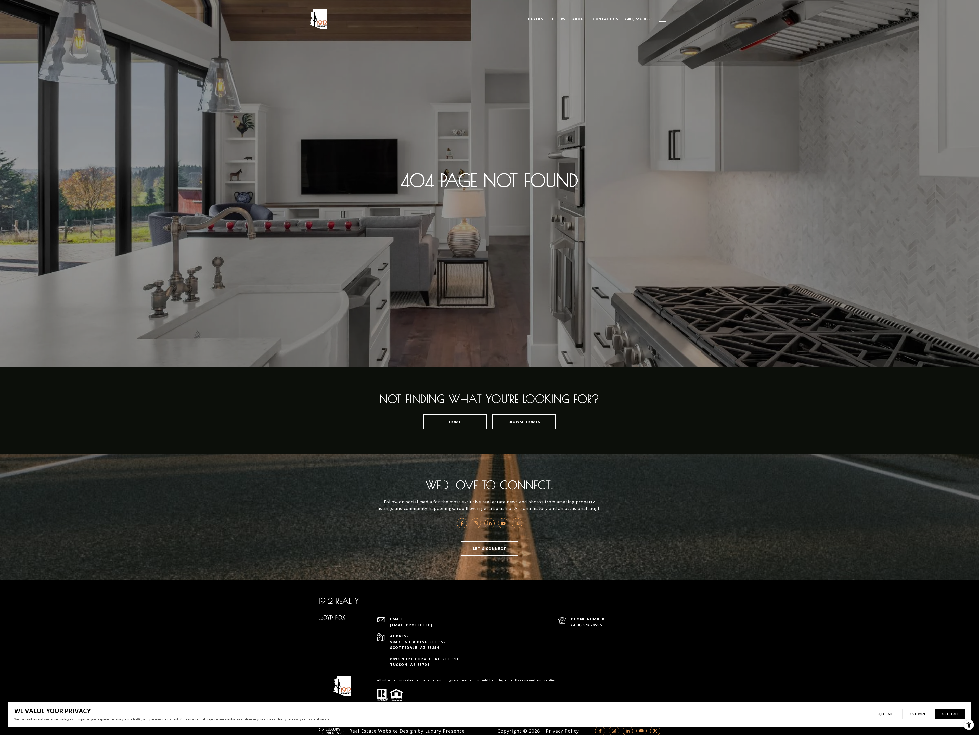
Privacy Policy (562, 731)
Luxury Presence (445, 731)
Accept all (950, 714)
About (579, 19)
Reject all (885, 714)
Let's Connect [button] (489, 548)
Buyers (535, 19)
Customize (917, 714)
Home (455, 421)
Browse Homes (524, 421)
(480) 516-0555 (586, 625)
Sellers (558, 19)
